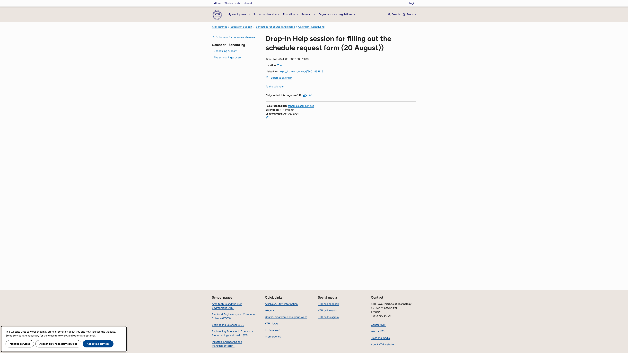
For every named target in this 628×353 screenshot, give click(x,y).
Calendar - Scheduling (311, 26)
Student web (232, 3)
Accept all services (98, 343)
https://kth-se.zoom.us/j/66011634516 (301, 71)
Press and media (380, 337)
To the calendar (275, 86)
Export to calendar (281, 77)
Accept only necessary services (58, 343)
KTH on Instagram (328, 317)
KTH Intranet (219, 26)
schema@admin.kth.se (301, 105)
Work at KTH (378, 331)
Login (412, 3)
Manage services (20, 343)
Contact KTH (378, 324)
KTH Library (271, 323)
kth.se (217, 3)
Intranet (247, 3)
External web (272, 330)
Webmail (270, 310)
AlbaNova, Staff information (281, 303)
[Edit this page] (267, 117)
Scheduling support (225, 50)
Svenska (411, 14)
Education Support (241, 26)
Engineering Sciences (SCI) (228, 324)
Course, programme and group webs (286, 317)
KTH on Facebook (328, 303)
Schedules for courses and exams (275, 26)
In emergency (273, 336)
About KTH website (382, 344)
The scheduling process (227, 57)
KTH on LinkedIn (327, 310)
